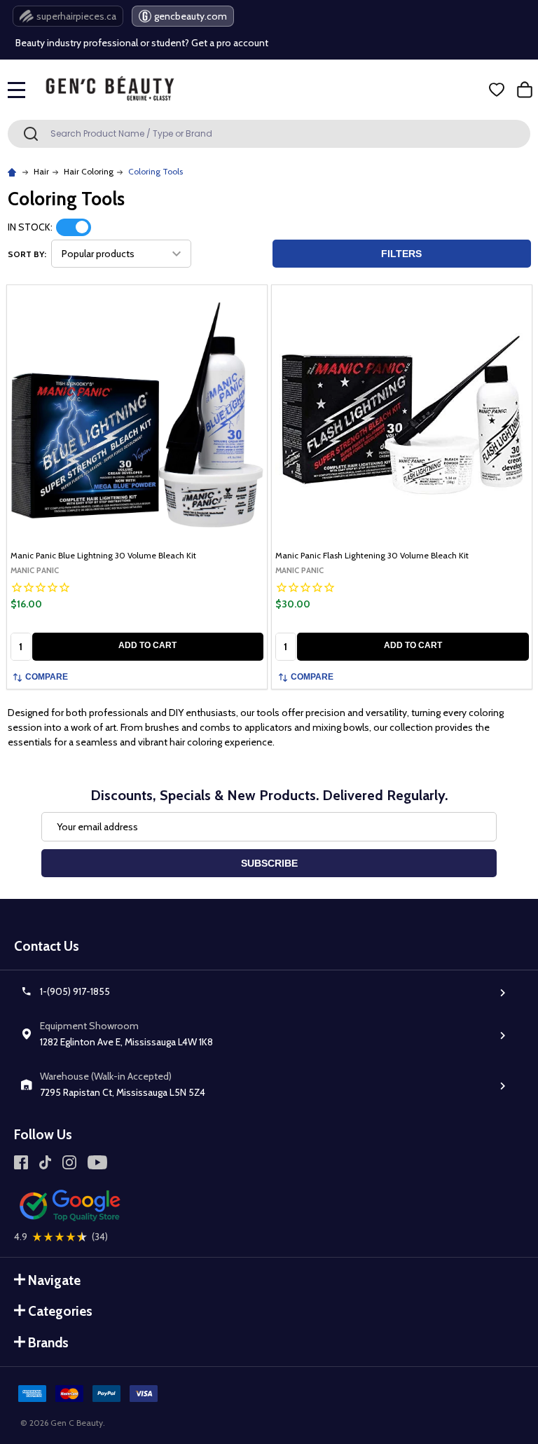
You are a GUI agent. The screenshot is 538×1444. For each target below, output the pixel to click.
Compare (46, 677)
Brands (48, 1343)
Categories (60, 1311)
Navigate (54, 1280)
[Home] (14, 171)
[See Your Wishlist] (497, 90)
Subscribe (269, 863)
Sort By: (27, 254)
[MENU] (17, 90)
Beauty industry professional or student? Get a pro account (141, 42)
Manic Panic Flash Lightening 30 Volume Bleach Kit (372, 555)
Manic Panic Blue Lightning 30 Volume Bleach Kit (103, 555)
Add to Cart (147, 645)
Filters (401, 253)
